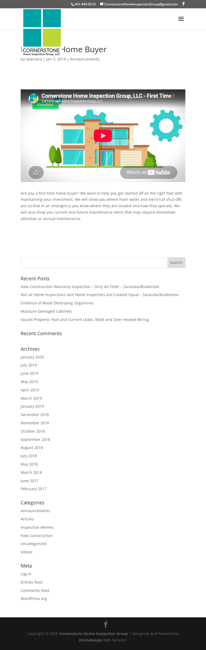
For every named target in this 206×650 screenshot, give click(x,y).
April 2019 (30, 389)
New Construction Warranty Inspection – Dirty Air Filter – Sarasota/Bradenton (90, 286)
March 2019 (31, 398)
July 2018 (29, 455)
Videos (26, 551)
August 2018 (32, 447)
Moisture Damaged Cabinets (46, 311)
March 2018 (31, 472)
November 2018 (35, 422)
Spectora (34, 59)
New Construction (37, 535)
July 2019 (29, 365)
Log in (26, 573)
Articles (27, 518)
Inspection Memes (37, 527)
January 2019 (32, 406)
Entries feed (31, 582)
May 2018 (29, 464)
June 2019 (29, 373)
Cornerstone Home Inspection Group (93, 633)
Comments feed (35, 590)
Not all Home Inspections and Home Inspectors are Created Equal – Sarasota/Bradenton (100, 294)
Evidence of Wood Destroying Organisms (57, 302)
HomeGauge (90, 640)
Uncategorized (34, 543)
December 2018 (35, 414)
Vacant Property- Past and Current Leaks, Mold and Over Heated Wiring (85, 319)
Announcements (85, 59)
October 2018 (33, 431)
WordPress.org (34, 598)
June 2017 (29, 480)
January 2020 (32, 357)
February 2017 (33, 488)
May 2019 (29, 381)
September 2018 (35, 439)
